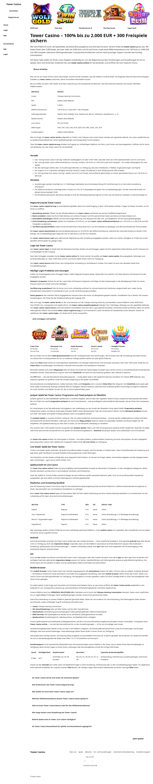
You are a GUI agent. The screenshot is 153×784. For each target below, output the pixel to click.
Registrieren (13, 17)
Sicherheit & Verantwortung (123, 752)
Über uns (72, 752)
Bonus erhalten (40, 69)
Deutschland (8, 44)
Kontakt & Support (143, 752)
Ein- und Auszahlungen (102, 752)
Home (5, 25)
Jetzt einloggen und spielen (44, 319)
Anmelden (13, 11)
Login (5, 30)
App (4, 35)
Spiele (80, 752)
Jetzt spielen (138, 738)
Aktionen (88, 752)
